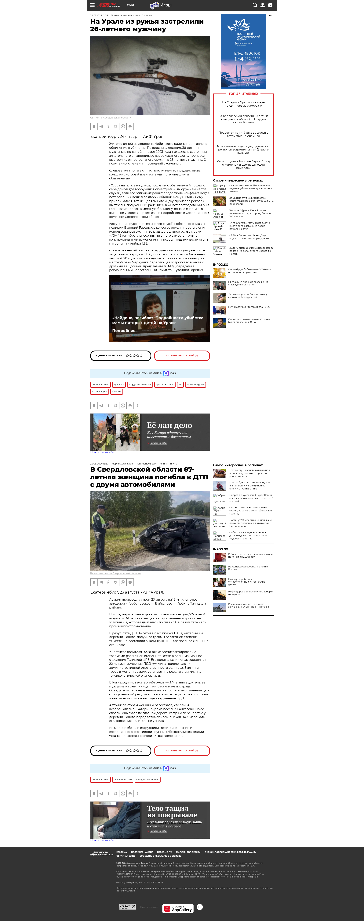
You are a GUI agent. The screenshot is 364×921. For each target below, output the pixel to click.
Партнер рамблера (149, 907)
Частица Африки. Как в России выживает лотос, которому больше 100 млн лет (250, 213)
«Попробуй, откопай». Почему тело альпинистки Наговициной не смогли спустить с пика (250, 485)
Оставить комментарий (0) (182, 356)
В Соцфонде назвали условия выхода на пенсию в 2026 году (250, 555)
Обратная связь (125, 856)
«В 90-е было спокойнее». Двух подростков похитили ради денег (249, 237)
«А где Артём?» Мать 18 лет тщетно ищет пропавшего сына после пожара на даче (250, 225)
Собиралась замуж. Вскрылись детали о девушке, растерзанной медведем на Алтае (248, 535)
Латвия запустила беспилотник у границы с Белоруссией (248, 295)
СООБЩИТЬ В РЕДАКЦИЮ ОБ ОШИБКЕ (160, 856)
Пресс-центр (164, 852)
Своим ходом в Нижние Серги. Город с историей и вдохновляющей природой (243, 165)
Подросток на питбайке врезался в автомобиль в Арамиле (243, 134)
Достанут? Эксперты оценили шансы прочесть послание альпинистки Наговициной (251, 523)
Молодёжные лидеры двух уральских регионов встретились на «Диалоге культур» (243, 149)
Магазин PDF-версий (188, 852)
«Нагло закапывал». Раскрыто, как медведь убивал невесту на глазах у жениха (250, 188)
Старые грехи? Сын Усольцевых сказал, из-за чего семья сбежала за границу (250, 510)
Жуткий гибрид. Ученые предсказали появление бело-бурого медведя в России (251, 250)
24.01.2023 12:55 (99, 15)
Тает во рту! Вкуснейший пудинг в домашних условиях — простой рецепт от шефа (249, 473)
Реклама (121, 852)
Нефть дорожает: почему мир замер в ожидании (250, 593)
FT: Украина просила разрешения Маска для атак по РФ (248, 283)
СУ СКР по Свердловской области (110, 117)
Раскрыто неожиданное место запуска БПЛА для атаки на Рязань (249, 605)
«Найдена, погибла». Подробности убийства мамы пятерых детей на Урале (157, 320)
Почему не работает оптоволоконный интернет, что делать (246, 582)
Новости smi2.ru (102, 452)
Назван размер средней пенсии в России (248, 568)
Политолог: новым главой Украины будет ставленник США (249, 320)
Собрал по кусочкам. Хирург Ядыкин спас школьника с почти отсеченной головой (251, 498)
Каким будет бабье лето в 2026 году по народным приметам (249, 270)
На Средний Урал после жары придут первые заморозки (243, 104)
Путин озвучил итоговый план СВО (249, 307)
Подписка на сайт (142, 852)
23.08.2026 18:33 (99, 463)
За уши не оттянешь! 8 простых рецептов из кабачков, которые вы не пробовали (251, 200)
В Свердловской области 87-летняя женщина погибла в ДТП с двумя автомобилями (243, 119)
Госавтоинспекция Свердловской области (115, 573)
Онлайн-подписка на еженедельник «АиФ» (230, 852)
